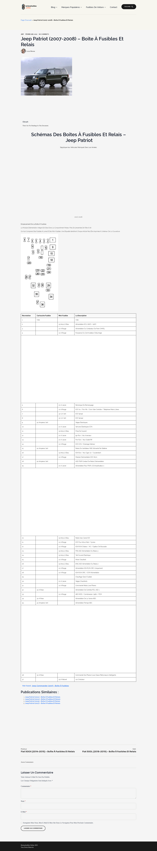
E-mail (24, 812)
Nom (23, 801)
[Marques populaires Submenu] (82, 7)
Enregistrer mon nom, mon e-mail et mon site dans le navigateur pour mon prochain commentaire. (58, 823)
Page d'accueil (26, 20)
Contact (113, 7)
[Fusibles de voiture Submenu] (106, 7)
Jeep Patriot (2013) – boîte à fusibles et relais (42, 701)
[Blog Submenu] (57, 7)
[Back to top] (152, 846)
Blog (53, 7)
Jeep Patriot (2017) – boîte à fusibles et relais (42, 703)
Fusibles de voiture (95, 7)
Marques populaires (70, 7)
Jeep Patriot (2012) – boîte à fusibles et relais (42, 699)
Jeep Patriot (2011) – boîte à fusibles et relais (42, 697)
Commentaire (26, 786)
